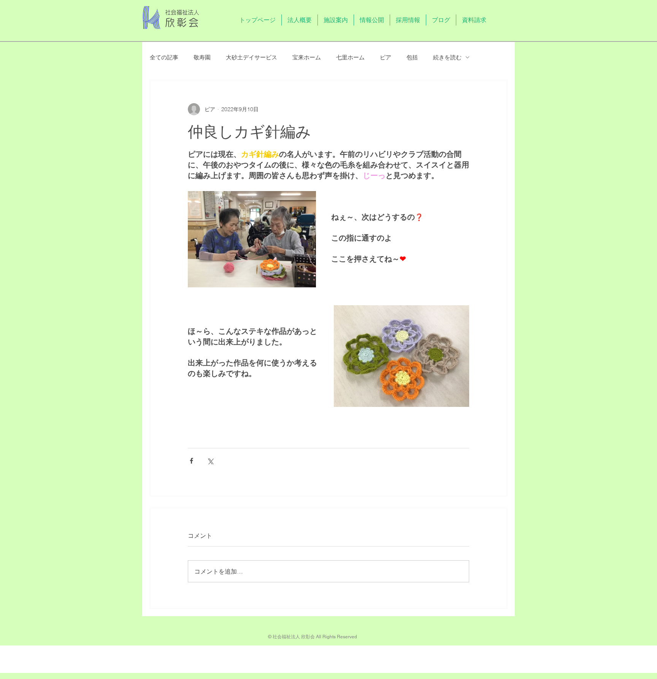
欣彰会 (183, 22)
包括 (412, 57)
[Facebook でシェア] (191, 460)
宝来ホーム (306, 57)
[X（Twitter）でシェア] (210, 460)
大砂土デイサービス (251, 57)
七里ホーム (350, 57)
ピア (385, 57)
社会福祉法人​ (182, 12)
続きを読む (447, 57)
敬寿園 (202, 57)
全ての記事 (164, 57)
